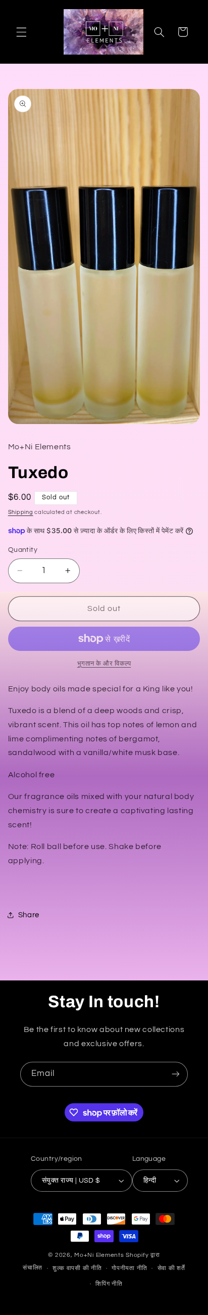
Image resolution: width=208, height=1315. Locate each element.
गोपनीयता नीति (129, 1268)
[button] (21, 31)
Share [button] (28, 915)
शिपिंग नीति (108, 1284)
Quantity (22, 549)
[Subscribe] (175, 1074)
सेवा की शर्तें (171, 1268)
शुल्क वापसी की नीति (77, 1268)
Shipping (20, 512)
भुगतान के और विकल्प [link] (104, 664)
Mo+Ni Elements (100, 1255)
